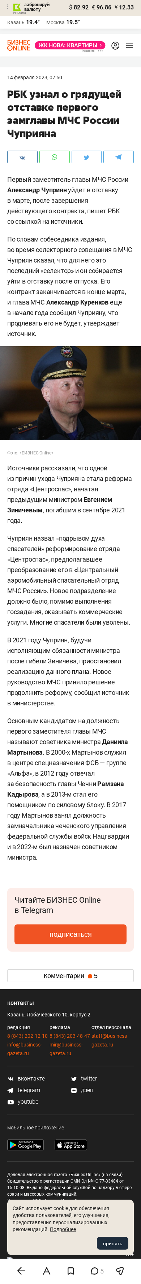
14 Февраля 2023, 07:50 (34, 77)
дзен (86, 1090)
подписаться (71, 934)
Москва (55, 22)
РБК (114, 211)
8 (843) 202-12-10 (27, 1036)
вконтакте (30, 1078)
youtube (27, 1101)
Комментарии (71, 975)
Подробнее (63, 1229)
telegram (28, 1090)
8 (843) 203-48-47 (70, 1036)
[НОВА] (68, 45)
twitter (88, 1078)
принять (112, 1243)
